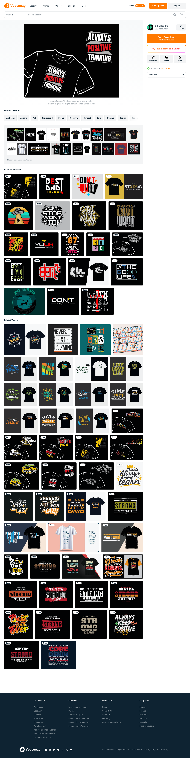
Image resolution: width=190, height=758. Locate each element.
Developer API (40, 726)
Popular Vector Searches (79, 718)
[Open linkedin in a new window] (54, 750)
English (142, 707)
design (123, 118)
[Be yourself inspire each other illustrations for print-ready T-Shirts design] (25, 339)
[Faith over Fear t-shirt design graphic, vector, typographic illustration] (97, 301)
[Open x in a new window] (67, 750)
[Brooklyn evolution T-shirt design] (122, 537)
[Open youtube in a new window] (71, 750)
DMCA (71, 711)
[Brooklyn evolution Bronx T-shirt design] (25, 537)
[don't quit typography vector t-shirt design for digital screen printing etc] (87, 186)
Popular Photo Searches (78, 722)
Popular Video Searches (78, 726)
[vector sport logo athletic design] (72, 244)
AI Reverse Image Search (45, 730)
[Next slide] (139, 118)
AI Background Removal (44, 733)
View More (134, 149)
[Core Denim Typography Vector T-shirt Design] (58, 655)
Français (143, 722)
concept (87, 118)
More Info (153, 75)
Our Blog (106, 718)
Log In (177, 5)
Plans (131, 5)
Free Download (166, 38)
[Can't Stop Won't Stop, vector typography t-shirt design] (52, 215)
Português (143, 714)
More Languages (146, 726)
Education (38, 722)
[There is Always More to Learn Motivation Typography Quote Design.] (129, 476)
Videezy (37, 714)
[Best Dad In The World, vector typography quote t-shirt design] (54, 186)
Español (142, 711)
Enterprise (38, 718)
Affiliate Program (75, 714)
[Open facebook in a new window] (46, 750)
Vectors (33, 6)
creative (110, 118)
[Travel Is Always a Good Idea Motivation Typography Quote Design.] (128, 339)
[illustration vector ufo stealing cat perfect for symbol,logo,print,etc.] (18, 215)
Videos (58, 6)
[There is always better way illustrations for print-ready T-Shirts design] (86, 506)
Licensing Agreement (77, 707)
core (99, 118)
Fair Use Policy (162, 749)
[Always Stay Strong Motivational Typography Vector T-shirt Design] (56, 594)
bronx (61, 118)
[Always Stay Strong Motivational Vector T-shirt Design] (125, 506)
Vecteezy (38, 711)
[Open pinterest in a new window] (58, 750)
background (47, 118)
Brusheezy (38, 707)
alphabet (10, 118)
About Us (106, 714)
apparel (23, 118)
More (84, 6)
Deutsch (143, 718)
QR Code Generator (42, 737)
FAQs (104, 707)
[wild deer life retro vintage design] (24, 301)
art (34, 118)
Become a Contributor (111, 722)
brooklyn (73, 118)
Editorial (71, 6)
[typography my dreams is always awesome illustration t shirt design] (123, 566)
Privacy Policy (149, 749)
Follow (181, 29)
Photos (46, 6)
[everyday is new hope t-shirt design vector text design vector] (98, 244)
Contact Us (107, 711)
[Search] (174, 14)
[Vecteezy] (15, 5)
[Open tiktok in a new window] (63, 750)
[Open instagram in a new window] (50, 750)
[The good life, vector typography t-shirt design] (127, 271)
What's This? (165, 68)
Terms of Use (137, 749)
